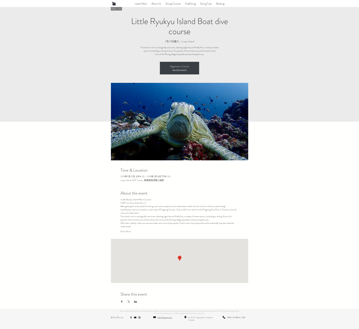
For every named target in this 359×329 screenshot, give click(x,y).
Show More (125, 231)
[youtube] (135, 317)
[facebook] (131, 317)
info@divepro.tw (164, 317)
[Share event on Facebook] (121, 301)
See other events (179, 69)
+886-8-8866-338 (236, 317)
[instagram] (139, 317)
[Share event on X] (128, 301)
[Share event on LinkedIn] (135, 301)
